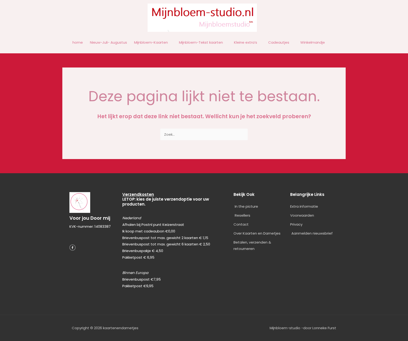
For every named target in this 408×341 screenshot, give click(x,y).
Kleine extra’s (245, 42)
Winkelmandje (312, 42)
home (77, 42)
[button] (334, 42)
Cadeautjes (278, 42)
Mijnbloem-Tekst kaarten (201, 42)
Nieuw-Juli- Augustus (108, 42)
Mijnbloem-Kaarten (151, 42)
